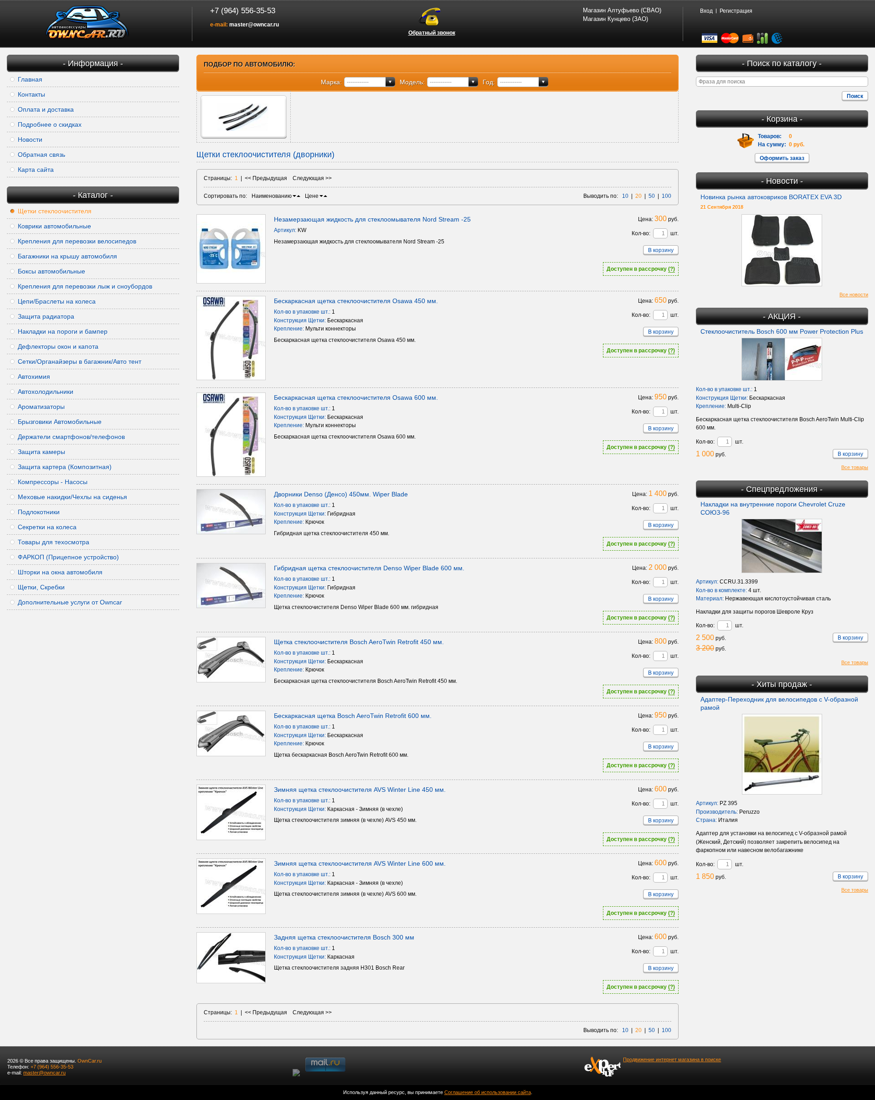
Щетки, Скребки (41, 587)
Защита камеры (41, 451)
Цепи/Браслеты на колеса (57, 301)
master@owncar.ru (254, 24)
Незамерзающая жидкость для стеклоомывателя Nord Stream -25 (372, 219)
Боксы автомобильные (51, 271)
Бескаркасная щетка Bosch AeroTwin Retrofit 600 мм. (353, 715)
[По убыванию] (294, 196)
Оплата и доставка (46, 109)
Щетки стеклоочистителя (55, 211)
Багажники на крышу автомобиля (67, 256)
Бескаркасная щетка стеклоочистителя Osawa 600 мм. (356, 397)
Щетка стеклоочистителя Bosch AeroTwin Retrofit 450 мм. (359, 642)
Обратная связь (41, 154)
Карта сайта (36, 169)
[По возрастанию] (298, 196)
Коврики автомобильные (54, 226)
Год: (489, 82)
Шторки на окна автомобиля (60, 572)
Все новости (853, 294)
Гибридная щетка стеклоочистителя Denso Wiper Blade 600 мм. (369, 568)
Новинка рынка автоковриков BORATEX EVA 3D (771, 197)
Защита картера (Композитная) (65, 466)
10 (625, 196)
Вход (706, 11)
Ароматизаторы (41, 406)
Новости (30, 139)
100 (666, 196)
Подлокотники (39, 512)
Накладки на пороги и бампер (63, 331)
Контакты (31, 94)
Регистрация (736, 11)
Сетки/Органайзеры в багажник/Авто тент (79, 361)
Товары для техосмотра (53, 542)
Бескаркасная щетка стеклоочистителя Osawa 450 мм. (356, 301)
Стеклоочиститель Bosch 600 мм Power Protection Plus (781, 331)
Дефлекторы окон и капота (58, 346)
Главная (30, 79)
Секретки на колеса (47, 527)
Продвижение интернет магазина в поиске (672, 1059)
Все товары (854, 467)
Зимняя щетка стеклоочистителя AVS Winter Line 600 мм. (360, 863)
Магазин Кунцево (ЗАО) (615, 18)
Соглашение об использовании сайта (487, 1092)
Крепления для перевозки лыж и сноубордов (85, 286)
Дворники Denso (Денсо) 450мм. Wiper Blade (341, 494)
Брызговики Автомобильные (60, 421)
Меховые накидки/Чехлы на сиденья (72, 497)
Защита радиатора (46, 316)
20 (638, 196)
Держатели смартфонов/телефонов (71, 436)
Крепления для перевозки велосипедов (77, 241)
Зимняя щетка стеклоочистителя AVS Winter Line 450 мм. (360, 789)
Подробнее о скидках (50, 124)
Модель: (412, 82)
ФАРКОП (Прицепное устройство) (68, 557)
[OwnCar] (87, 23)
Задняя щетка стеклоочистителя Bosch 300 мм (344, 937)
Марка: (331, 82)
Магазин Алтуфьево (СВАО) (622, 10)
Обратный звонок (431, 33)
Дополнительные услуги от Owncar (70, 602)
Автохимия (34, 376)
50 (652, 196)
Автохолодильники (45, 391)
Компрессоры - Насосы (53, 481)
